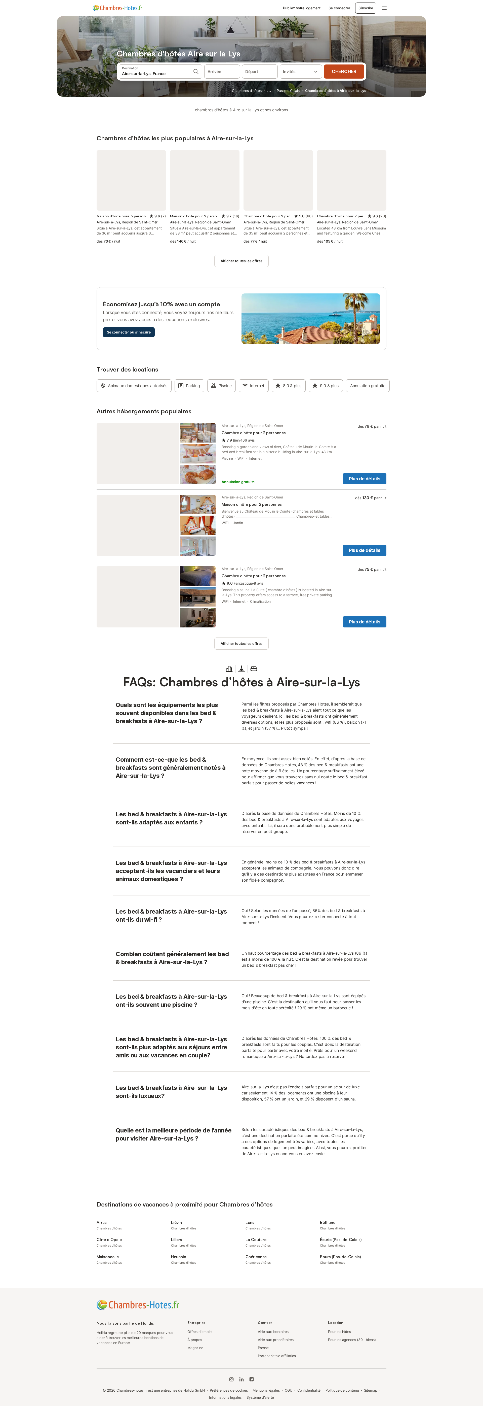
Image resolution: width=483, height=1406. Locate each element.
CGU (288, 1390)
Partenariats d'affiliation (277, 1356)
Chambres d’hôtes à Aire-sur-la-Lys (335, 90)
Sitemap (370, 1390)
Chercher (344, 71)
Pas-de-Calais (288, 90)
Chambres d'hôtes (247, 90)
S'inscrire (365, 8)
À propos (194, 1339)
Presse (263, 1348)
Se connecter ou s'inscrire (129, 332)
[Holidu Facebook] (251, 1379)
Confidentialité (309, 1390)
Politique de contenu (342, 1390)
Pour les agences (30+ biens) (352, 1339)
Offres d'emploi (199, 1331)
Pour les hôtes (339, 1331)
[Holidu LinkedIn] (241, 1379)
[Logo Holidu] (117, 8)
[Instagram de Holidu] (231, 1379)
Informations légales (225, 1397)
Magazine (195, 1348)
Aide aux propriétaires (276, 1339)
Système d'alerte (260, 1397)
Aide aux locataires (273, 1331)
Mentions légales (266, 1390)
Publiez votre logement (301, 8)
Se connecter (339, 8)
